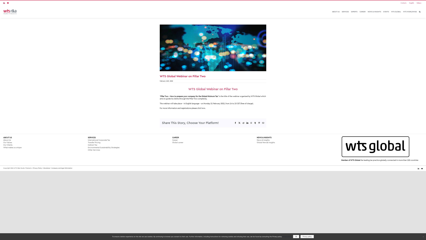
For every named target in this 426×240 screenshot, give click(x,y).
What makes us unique (12, 147)
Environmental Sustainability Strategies (103, 147)
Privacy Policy (37, 168)
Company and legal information (61, 168)
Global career (177, 142)
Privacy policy (287, 236)
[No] (423, 237)
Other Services (94, 150)
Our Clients (7, 145)
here (203, 108)
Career (175, 140)
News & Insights (263, 140)
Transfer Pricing (94, 142)
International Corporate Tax (99, 140)
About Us (7, 140)
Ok (296, 236)
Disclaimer (46, 168)
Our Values (7, 142)
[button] (419, 12)
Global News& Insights (266, 142)
